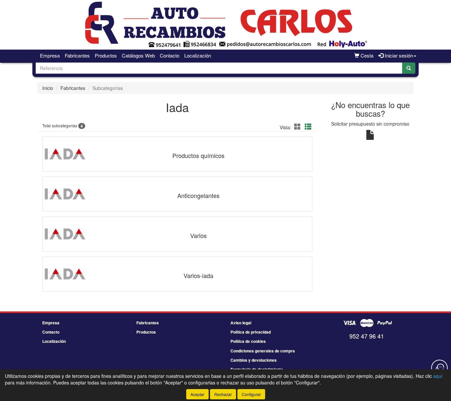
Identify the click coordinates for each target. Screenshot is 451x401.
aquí (437, 376)
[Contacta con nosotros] (439, 368)
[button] (298, 126)
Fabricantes (77, 55)
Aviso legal (240, 323)
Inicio (47, 88)
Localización (197, 55)
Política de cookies (248, 341)
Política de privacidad (250, 332)
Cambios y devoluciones (253, 360)
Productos (106, 55)
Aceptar (197, 394)
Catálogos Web (138, 55)
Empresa (50, 55)
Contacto (169, 55)
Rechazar (223, 394)
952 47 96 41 (366, 336)
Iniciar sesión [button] (398, 55)
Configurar (251, 394)
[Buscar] (408, 68)
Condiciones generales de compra (262, 351)
